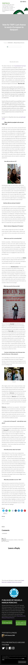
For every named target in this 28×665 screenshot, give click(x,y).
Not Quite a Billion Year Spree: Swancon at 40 (21, 623)
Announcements (10, 539)
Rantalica (6, 3)
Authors (16, 539)
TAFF (5, 538)
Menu (24, 1)
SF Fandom (6, 541)
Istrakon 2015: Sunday (7, 622)
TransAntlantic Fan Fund (20, 65)
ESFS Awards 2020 (10, 635)
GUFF (2, 541)
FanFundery (20, 539)
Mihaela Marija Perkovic (19, 42)
